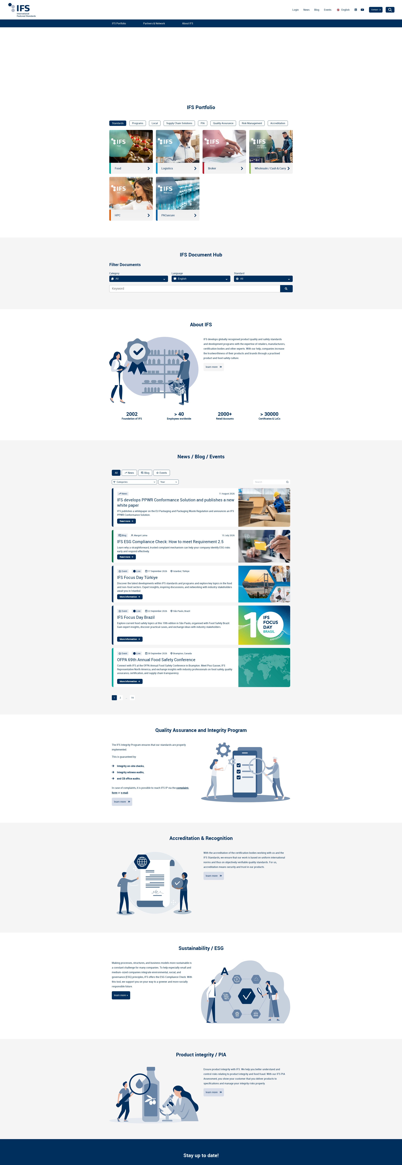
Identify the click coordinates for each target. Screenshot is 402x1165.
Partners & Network (154, 23)
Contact (374, 9)
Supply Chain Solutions (179, 123)
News (306, 9)
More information (128, 596)
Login (295, 9)
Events (327, 9)
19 (132, 697)
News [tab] (131, 473)
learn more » (121, 995)
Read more (125, 521)
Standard (239, 273)
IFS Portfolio (119, 23)
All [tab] (116, 473)
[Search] (286, 288)
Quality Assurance (223, 123)
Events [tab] (163, 473)
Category (114, 273)
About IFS (187, 23)
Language (177, 273)
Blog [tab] (146, 473)
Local (155, 123)
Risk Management (252, 123)
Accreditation (277, 123)
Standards (118, 123)
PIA (203, 123)
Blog (316, 9)
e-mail (124, 792)
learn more (212, 367)
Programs (137, 123)
